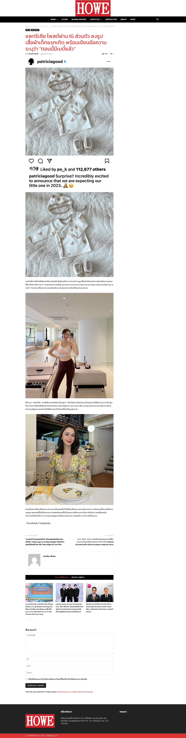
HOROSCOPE (111, 19)
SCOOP (64, 19)
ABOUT (123, 19)
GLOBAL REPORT (79, 19)
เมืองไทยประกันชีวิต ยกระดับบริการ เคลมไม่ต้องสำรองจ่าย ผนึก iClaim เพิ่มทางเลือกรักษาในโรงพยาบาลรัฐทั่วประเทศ (99, 608)
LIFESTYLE (95, 19)
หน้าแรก (28, 26)
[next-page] (31, 619)
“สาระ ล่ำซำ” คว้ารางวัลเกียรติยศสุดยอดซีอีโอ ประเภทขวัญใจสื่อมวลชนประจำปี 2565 (94, 542)
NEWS (53, 19)
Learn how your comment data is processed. (75, 691)
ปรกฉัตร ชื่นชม (33, 54)
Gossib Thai (44, 26)
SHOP (132, 19)
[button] (157, 19)
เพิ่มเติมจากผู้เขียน (77, 577)
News (35, 26)
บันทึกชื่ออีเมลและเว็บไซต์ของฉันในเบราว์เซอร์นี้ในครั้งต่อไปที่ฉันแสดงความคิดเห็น (57, 679)
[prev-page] (27, 619)
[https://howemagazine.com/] (93, 8)
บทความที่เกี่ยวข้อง (61, 577)
